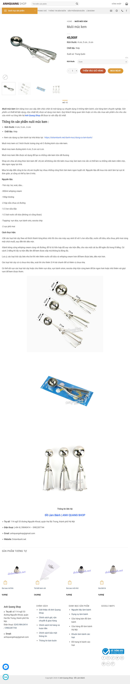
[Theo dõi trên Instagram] (108, 658)
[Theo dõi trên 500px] (108, 664)
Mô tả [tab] (65, 103)
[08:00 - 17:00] (117, 10)
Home (69, 21)
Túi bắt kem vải (40, 588)
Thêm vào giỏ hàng (93, 73)
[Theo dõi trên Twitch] (113, 664)
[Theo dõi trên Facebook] (126, 11)
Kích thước (71, 61)
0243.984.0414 (21, 624)
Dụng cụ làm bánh (79, 614)
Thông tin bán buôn (57, 11)
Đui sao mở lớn (7, 588)
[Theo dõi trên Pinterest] (104, 664)
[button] (116, 4)
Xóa (126, 58)
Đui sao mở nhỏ (72, 588)
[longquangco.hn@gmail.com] (111, 10)
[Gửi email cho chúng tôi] (122, 658)
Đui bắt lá (102, 588)
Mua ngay (115, 73)
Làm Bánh (90, 11)
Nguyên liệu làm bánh (81, 610)
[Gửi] (77, 4)
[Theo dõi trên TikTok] (113, 658)
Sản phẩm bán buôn (76, 11)
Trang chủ (42, 11)
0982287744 (11, 628)
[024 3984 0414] (122, 10)
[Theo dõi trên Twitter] (117, 658)
